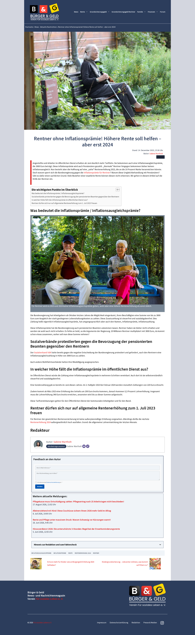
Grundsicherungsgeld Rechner (123, 12)
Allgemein (160, 157)
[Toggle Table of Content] (116, 190)
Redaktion (136, 622)
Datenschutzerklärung (52, 482)
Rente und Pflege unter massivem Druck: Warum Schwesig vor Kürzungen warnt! (72, 519)
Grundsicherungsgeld (98, 12)
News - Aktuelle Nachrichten (46, 27)
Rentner (96, 553)
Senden (40, 486)
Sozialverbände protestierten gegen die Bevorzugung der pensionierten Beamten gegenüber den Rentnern (75, 196)
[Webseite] (87, 446)
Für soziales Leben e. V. (49, 599)
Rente (82, 12)
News (76, 12)
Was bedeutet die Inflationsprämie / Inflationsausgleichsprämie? (58, 193)
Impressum (101, 622)
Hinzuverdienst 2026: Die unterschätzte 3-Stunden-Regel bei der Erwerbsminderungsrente (76, 528)
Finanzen (151, 12)
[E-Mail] (84, 446)
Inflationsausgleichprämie (41, 553)
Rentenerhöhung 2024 (40, 422)
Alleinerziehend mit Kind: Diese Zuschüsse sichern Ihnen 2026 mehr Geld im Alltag (72, 510)
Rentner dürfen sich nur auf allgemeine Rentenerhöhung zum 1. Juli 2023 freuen (64, 203)
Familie (140, 12)
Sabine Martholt (156, 153)
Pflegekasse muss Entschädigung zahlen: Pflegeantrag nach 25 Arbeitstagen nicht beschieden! (78, 501)
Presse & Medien (150, 622)
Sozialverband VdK (42, 352)
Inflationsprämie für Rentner (97, 172)
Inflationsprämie (60, 553)
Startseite (29, 27)
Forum (162, 12)
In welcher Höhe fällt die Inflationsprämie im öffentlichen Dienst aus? (60, 200)
